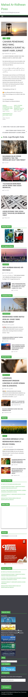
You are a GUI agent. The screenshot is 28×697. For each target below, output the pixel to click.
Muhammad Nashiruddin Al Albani (9, 630)
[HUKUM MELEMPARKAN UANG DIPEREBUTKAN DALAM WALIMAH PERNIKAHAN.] (5, 462)
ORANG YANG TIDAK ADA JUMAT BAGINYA (14, 126)
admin (14, 53)
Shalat (8, 38)
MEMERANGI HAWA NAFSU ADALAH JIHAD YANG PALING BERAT (13, 319)
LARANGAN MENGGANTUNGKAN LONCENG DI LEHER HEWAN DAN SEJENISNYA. (13, 382)
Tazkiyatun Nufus (6, 313)
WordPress (10, 694)
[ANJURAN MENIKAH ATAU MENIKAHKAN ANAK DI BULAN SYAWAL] (14, 427)
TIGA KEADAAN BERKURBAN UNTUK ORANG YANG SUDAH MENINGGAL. (12, 185)
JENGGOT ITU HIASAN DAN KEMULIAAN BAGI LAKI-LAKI (18, 402)
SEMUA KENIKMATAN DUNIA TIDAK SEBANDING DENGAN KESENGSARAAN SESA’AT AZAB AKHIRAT (18, 347)
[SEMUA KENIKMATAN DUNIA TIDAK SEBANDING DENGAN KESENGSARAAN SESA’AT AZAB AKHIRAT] (5, 348)
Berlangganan (6, 687)
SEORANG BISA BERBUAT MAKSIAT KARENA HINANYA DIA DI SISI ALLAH (12, 338)
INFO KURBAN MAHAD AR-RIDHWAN (13, 268)
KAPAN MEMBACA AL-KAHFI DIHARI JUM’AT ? (8, 115)
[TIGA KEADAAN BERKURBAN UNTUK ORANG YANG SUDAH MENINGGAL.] (14, 169)
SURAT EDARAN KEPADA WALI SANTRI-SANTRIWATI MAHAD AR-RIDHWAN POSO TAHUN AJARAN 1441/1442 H (19, 286)
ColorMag (3, 694)
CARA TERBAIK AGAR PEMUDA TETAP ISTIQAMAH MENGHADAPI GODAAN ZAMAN (13, 131)
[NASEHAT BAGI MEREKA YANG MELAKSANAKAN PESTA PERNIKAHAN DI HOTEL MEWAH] (5, 472)
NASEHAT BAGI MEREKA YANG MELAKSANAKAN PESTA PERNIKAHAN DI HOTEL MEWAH (19, 471)
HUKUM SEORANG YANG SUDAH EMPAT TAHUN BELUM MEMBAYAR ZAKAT (14, 213)
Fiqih (4, 38)
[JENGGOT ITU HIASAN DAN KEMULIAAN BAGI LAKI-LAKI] (5, 403)
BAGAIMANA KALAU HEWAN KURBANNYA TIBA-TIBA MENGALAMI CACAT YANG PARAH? (14, 158)
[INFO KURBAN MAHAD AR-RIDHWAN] (14, 255)
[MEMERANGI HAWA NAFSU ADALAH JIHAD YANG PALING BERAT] (14, 304)
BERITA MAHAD (5, 264)
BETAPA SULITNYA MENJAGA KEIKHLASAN (11, 484)
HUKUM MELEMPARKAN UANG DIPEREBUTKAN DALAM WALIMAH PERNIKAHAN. (19, 461)
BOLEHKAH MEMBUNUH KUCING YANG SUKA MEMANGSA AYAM (12, 409)
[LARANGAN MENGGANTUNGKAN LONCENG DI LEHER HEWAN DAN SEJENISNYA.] (14, 366)
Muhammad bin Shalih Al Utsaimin (9, 633)
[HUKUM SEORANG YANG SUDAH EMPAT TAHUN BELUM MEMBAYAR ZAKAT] (14, 196)
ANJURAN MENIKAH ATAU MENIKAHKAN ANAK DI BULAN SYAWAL (13, 441)
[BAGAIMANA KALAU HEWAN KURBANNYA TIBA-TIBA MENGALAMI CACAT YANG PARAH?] (14, 141)
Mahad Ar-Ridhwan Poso (15, 692)
